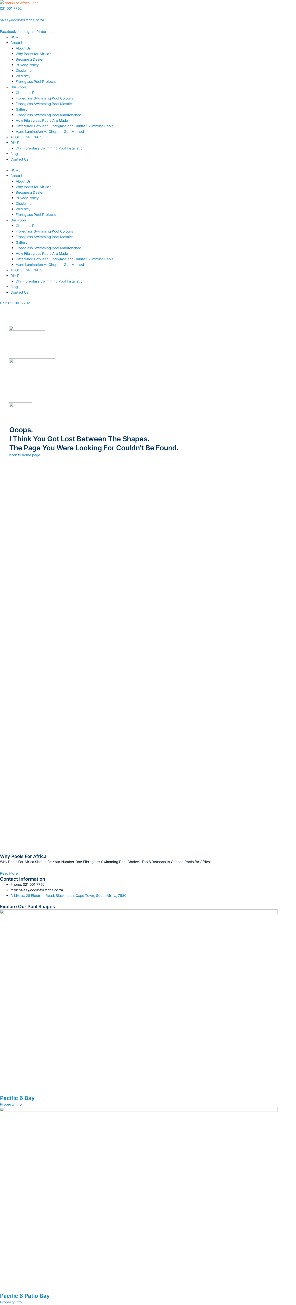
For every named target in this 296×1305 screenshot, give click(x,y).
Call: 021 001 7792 (15, 303)
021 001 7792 (11, 8)
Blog (14, 154)
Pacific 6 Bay (17, 1098)
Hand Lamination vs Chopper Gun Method (50, 131)
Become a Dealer (30, 59)
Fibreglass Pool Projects (36, 81)
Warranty (23, 76)
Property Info (11, 1104)
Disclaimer (24, 70)
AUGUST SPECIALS (26, 137)
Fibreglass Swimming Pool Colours (44, 98)
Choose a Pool (28, 92)
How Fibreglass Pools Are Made (42, 120)
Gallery (21, 109)
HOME (15, 37)
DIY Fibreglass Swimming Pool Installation (50, 148)
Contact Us (19, 159)
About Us (17, 42)
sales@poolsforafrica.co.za (22, 20)
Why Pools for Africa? (33, 54)
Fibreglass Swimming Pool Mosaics (45, 104)
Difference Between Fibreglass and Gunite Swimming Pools (65, 126)
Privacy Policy (27, 65)
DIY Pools (18, 142)
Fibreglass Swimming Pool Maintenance (48, 115)
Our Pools (18, 87)
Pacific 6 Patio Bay (25, 1296)
